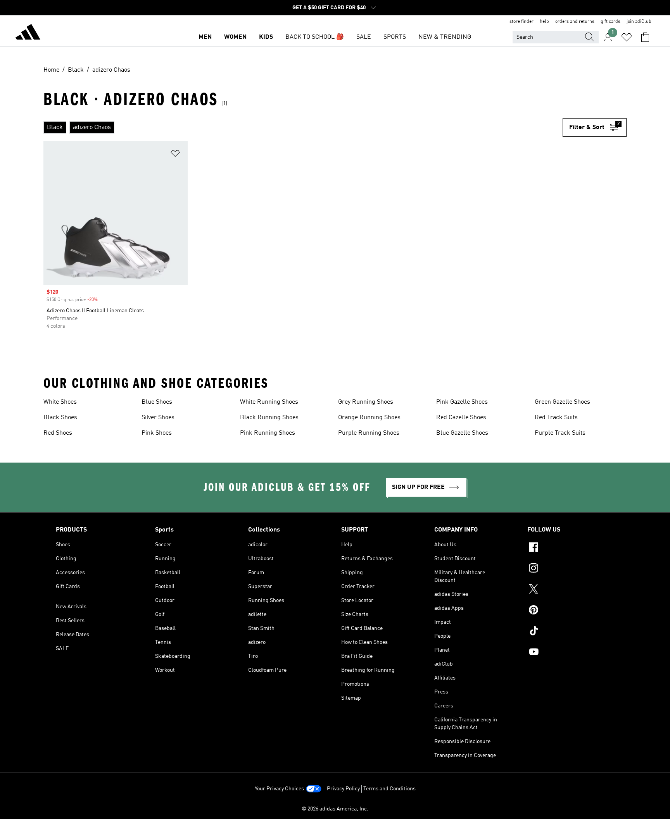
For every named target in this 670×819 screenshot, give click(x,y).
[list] (303, 127)
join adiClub (639, 21)
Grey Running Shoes (365, 402)
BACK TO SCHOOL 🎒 (314, 37)
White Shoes (60, 402)
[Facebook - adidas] (570, 548)
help (544, 21)
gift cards (610, 21)
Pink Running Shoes (267, 433)
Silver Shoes (158, 418)
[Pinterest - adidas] (570, 610)
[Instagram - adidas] (570, 569)
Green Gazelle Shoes (562, 402)
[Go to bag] (645, 37)
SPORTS (394, 37)
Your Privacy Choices (279, 788)
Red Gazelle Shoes (461, 418)
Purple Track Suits (560, 433)
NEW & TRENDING (444, 37)
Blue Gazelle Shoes (462, 433)
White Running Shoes (269, 402)
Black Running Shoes (269, 418)
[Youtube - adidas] (570, 652)
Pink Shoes (157, 433)
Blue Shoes (157, 402)
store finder (521, 21)
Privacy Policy (343, 788)
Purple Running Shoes (368, 433)
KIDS (266, 37)
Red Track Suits (556, 418)
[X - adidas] (570, 590)
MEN (205, 37)
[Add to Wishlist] (175, 154)
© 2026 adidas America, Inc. (335, 809)
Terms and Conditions (389, 788)
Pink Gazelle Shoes (462, 402)
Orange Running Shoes (369, 418)
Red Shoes (57, 433)
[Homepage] (28, 33)
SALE (363, 37)
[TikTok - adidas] (570, 631)
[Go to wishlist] (626, 37)
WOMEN (235, 37)
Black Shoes (60, 418)
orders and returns (574, 21)
